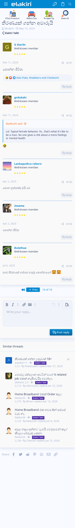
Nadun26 (20, 398)
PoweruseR (31, 366)
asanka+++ (21, 362)
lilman (29, 401)
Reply (69, 86)
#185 (69, 266)
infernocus (32, 386)
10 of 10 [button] (47, 289)
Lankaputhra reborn (28, 163)
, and (37, 77)
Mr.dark (9, 28)
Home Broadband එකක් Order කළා (38, 394)
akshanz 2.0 (21, 382)
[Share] (62, 63)
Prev (35, 289)
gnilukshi (20, 97)
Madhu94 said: (14, 123)
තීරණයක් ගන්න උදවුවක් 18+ (33, 359)
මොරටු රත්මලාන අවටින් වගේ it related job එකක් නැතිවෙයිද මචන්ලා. (40, 377)
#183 (69, 182)
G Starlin (20, 44)
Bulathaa (20, 248)
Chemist (31, 441)
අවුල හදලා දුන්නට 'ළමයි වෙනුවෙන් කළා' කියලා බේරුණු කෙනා (41, 431)
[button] (6, 4)
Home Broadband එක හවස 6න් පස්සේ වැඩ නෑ (40, 412)
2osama (19, 205)
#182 (69, 115)
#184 (69, 224)
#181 (69, 62)
